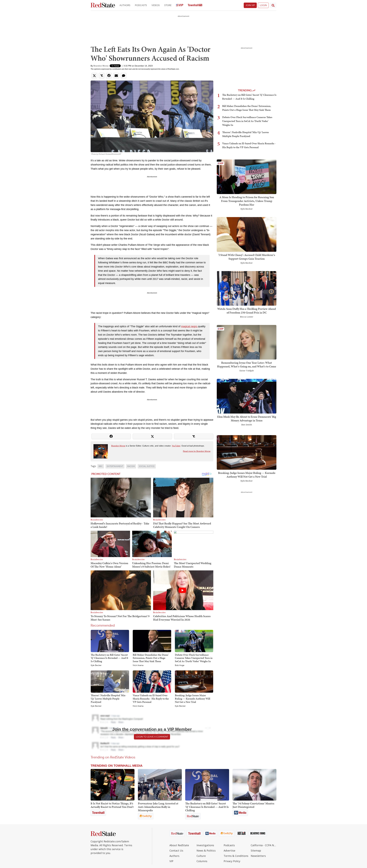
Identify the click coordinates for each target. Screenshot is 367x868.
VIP (171, 861)
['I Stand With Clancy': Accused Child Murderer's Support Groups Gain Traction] (246, 234)
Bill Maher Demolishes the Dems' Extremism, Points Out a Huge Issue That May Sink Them (151, 658)
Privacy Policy (232, 861)
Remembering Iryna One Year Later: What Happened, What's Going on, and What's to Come (246, 364)
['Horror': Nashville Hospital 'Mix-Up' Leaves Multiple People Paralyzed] (110, 681)
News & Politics (206, 850)
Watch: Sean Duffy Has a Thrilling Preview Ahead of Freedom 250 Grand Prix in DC (246, 311)
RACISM (131, 466)
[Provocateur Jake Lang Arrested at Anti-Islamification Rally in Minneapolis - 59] (160, 785)
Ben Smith (246, 424)
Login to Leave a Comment (152, 736)
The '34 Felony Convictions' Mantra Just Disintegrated (253, 805)
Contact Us (176, 850)
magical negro (189, 326)
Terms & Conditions (236, 856)
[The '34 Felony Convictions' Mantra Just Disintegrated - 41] (254, 785)
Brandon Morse (101, 66)
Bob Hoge (179, 665)
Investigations (205, 845)
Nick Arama (138, 665)
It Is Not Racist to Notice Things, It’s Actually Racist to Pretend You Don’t (112, 805)
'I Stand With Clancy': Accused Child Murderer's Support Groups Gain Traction (246, 257)
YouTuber (176, 446)
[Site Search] (273, 5)
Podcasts (141, 5)
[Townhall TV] (195, 5)
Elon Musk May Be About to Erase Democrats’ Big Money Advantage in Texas (246, 418)
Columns (202, 861)
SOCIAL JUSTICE (147, 466)
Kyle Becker (96, 665)
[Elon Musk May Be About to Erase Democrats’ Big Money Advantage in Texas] (246, 396)
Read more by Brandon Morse (196, 451)
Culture (201, 856)
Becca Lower (246, 316)
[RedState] (103, 5)
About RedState (179, 845)
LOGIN (263, 5)
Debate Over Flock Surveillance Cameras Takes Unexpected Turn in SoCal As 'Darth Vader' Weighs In (193, 658)
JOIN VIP (250, 5)
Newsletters (258, 856)
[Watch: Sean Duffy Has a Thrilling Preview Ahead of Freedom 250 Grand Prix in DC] (246, 288)
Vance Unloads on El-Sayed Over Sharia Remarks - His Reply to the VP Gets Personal (151, 698)
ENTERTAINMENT (115, 466)
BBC (101, 466)
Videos (156, 5)
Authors (125, 5)
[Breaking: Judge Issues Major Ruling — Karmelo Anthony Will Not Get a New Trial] (194, 681)
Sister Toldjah (246, 370)
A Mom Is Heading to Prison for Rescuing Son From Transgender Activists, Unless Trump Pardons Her (246, 201)
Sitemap (256, 850)
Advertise (229, 850)
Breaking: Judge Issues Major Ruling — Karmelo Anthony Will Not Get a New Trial (192, 698)
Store (167, 5)
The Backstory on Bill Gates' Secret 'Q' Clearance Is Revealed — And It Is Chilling (109, 658)
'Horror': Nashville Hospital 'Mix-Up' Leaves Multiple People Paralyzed (108, 698)
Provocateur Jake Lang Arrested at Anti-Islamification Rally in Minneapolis (158, 806)
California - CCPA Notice (263, 845)
